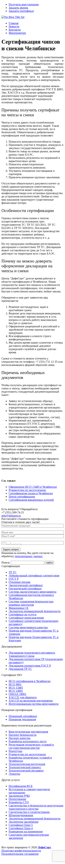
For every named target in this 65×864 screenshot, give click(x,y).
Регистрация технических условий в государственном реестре (31, 746)
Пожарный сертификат (23, 716)
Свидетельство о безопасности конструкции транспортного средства (36, 807)
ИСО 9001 (15, 684)
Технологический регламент (26, 770)
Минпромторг (17, 32)
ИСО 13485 (16, 687)
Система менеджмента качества (28, 627)
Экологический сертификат (26, 585)
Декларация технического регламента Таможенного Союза (32, 654)
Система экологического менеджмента (32, 591)
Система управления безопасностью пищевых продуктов (31, 603)
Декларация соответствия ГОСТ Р (30, 665)
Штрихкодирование (21, 815)
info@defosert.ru (11, 515)
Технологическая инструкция (27, 764)
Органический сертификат (25, 588)
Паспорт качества (19, 738)
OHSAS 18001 (17, 694)
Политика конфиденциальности (21, 850)
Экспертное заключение (23, 821)
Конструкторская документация (28, 731)
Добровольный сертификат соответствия (34, 575)
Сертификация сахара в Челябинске (31, 493)
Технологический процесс (25, 767)
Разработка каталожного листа (27, 741)
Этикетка (14, 773)
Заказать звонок (18, 7)
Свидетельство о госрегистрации (29, 812)
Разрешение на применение (26, 831)
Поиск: (6, 562)
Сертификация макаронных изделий (31, 499)
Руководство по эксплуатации (27, 490)
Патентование (17, 799)
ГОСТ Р (14, 578)
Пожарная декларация (22, 719)
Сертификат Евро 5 (21, 825)
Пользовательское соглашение (20, 853)
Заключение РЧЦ (19, 795)
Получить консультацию (24, 4)
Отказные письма (19, 582)
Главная (13, 23)
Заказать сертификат (21, 10)
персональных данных (29, 556)
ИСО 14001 (16, 690)
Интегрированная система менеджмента (33, 703)
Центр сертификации (22, 496)
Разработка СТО (19, 802)
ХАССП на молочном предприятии (31, 700)
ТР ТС (13, 572)
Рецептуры (15, 751)
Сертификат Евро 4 (21, 828)
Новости (14, 26)
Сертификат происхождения (26, 617)
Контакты (15, 29)
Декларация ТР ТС (20, 668)
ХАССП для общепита (23, 697)
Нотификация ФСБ (20, 786)
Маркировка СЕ (19, 607)
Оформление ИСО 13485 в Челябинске (33, 486)
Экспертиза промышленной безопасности (34, 611)
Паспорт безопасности (22, 734)
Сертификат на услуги (22, 614)
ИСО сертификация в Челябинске (30, 681)
